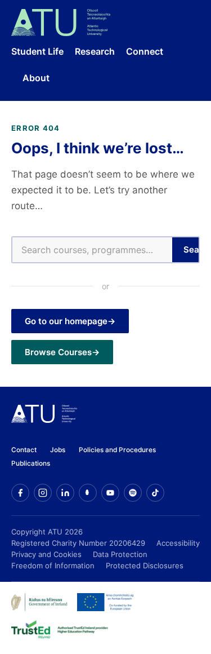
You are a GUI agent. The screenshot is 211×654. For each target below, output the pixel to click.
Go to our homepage (66, 321)
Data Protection (120, 554)
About (36, 77)
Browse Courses (58, 352)
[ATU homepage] (44, 419)
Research (95, 51)
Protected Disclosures (144, 565)
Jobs (57, 450)
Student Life (37, 51)
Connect (144, 51)
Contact (24, 450)
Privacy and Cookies (46, 554)
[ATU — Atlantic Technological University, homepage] (60, 22)
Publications (30, 463)
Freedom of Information (53, 565)
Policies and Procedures (117, 450)
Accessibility (178, 542)
